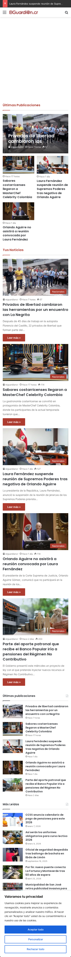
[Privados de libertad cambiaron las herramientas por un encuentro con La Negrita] (35, 134)
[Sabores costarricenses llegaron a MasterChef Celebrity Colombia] (18, 165)
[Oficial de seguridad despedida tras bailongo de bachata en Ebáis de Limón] (13, 855)
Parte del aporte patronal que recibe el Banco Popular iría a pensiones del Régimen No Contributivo (31, 651)
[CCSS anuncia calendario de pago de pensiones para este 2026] (13, 820)
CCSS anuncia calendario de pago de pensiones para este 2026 (45, 818)
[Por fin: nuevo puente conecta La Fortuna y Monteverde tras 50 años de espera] (13, 872)
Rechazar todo (35, 949)
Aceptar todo (36, 929)
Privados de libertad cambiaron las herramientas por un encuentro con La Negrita (35, 309)
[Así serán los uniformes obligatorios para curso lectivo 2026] (13, 837)
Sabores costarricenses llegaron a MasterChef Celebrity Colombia (17, 189)
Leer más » (14, 337)
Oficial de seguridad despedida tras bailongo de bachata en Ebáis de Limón (46, 853)
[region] (35, 924)
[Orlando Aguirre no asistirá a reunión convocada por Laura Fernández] (18, 211)
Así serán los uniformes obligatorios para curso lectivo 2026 (46, 836)
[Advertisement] (35, 65)
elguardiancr (17, 147)
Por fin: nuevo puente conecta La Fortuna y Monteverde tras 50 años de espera (45, 871)
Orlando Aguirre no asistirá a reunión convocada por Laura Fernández (17, 233)
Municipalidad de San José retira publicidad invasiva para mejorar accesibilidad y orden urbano (46, 890)
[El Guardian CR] (23, 12)
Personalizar (35, 939)
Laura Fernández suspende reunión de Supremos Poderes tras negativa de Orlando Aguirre (52, 189)
